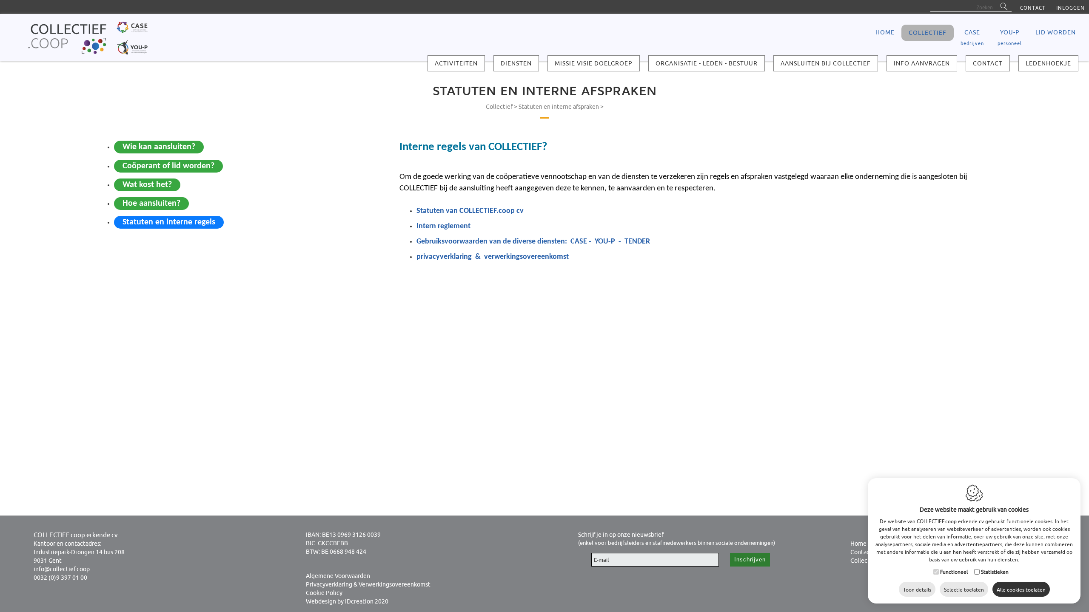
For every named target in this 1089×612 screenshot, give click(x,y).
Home (858, 543)
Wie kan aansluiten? (159, 147)
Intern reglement (443, 226)
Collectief (927, 32)
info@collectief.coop (62, 569)
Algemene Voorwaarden (338, 575)
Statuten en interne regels (169, 222)
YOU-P (1010, 37)
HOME (885, 32)
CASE (972, 37)
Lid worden (1055, 32)
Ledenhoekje (1048, 63)
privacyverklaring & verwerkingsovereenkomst (492, 257)
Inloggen (1070, 8)
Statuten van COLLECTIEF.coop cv (470, 211)
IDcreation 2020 (347, 601)
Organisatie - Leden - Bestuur (707, 63)
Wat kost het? (147, 185)
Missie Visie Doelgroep (594, 63)
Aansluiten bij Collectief (826, 63)
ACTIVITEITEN (456, 63)
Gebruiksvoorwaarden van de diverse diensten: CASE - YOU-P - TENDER (533, 242)
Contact (1033, 8)
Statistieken (995, 572)
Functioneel (954, 572)
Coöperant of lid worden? (168, 166)
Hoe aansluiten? (151, 203)
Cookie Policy (324, 592)
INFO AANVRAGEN (922, 63)
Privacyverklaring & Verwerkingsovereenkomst (368, 584)
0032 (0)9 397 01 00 (60, 577)
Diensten (516, 63)
